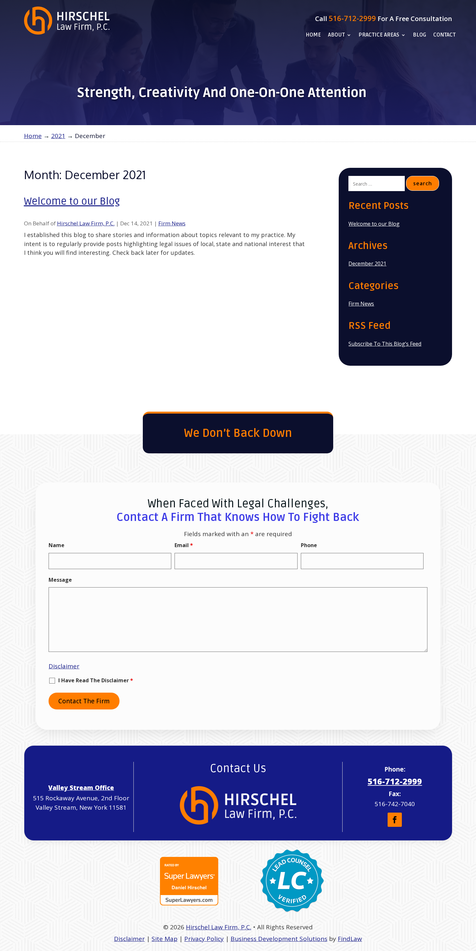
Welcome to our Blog (72, 201)
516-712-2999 (352, 18)
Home (313, 35)
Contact (444, 35)
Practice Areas (378, 35)
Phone (309, 545)
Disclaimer (64, 666)
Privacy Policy (204, 939)
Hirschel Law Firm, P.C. (86, 223)
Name (56, 545)
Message (60, 579)
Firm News (172, 223)
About (336, 35)
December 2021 (367, 263)
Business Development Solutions (279, 939)
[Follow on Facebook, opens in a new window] (395, 820)
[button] (469, 904)
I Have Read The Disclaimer (95, 681)
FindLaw (350, 939)
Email (184, 545)
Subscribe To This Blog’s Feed (384, 343)
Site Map (164, 939)
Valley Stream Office (81, 787)
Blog (419, 35)
